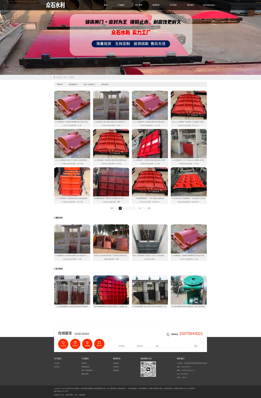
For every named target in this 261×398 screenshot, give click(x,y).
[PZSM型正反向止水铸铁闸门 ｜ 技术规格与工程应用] (189, 182)
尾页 (149, 208)
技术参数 (116, 370)
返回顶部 (82, 395)
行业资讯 (116, 367)
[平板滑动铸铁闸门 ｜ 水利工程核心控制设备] (150, 182)
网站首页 (57, 395)
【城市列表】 (69, 395)
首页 (105, 5)
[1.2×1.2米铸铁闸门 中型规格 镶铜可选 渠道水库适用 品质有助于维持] (150, 105)
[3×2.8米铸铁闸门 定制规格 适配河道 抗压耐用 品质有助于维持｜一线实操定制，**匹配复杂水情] (111, 143)
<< (116, 208)
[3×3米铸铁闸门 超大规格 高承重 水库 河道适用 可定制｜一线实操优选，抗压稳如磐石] (111, 105)
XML (76, 395)
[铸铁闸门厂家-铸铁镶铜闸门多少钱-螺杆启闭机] (69, 5)
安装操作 (116, 363)
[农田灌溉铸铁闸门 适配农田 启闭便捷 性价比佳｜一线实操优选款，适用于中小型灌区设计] (111, 182)
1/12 (140, 208)
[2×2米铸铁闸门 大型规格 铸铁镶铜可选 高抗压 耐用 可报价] (72, 105)
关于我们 (173, 5)
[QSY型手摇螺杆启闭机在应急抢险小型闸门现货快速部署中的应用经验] (189, 290)
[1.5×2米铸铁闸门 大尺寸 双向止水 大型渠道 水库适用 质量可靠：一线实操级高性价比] (189, 143)
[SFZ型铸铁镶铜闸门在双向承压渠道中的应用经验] (72, 290)
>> (144, 208)
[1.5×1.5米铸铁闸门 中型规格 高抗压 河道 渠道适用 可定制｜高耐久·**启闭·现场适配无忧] (72, 182)
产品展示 (121, 5)
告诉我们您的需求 (82, 334)
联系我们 (190, 5)
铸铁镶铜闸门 (73, 84)
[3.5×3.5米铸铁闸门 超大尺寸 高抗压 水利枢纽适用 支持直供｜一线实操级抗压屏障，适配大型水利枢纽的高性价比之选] (72, 143)
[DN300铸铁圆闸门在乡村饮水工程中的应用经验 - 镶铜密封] (150, 290)
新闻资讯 (156, 5)
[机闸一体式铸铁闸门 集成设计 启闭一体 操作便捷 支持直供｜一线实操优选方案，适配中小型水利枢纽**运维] (150, 239)
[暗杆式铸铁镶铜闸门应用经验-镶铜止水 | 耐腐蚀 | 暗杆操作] (111, 290)
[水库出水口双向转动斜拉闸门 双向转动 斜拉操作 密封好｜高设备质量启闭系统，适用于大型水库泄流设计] (111, 239)
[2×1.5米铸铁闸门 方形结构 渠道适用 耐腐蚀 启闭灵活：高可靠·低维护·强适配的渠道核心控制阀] (150, 143)
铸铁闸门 (60, 84)
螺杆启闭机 (105, 84)
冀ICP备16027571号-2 (61, 391)
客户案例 (138, 5)
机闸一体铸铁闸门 (89, 84)
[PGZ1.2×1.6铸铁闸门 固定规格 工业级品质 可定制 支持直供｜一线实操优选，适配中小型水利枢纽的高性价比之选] (189, 105)
